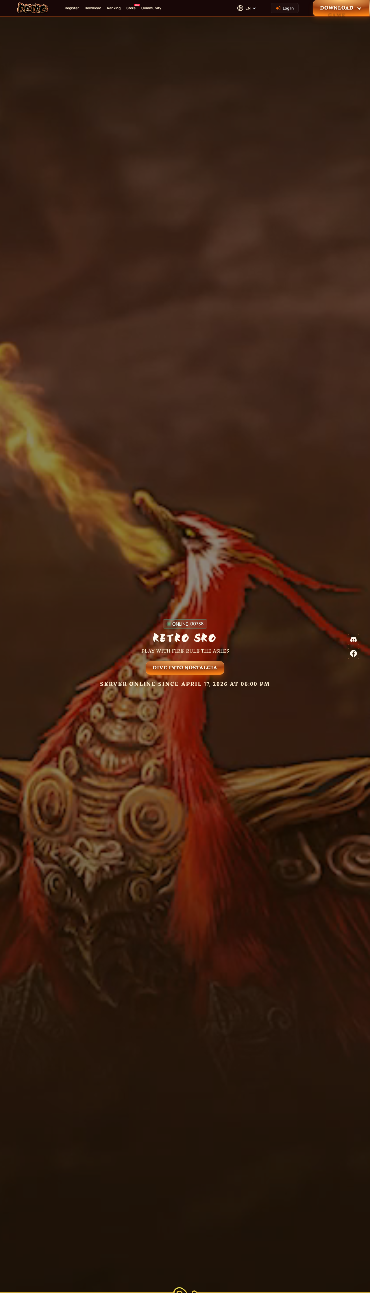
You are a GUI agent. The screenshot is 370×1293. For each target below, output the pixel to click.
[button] (341, 8)
